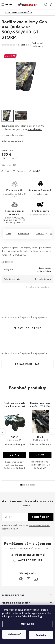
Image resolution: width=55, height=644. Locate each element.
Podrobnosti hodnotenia (38, 45)
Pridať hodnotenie (27, 328)
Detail (14, 454)
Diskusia (40, 233)
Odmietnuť (14, 634)
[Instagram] (28, 579)
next (52, 431)
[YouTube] (36, 579)
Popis (8, 233)
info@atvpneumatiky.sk (30, 555)
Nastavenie (27, 624)
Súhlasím (41, 635)
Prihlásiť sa (41, 516)
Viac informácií (35, 129)
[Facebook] (21, 579)
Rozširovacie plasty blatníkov (44, 269)
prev (2, 431)
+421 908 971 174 (30, 560)
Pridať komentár (27, 364)
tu (41, 616)
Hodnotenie (23, 233)
